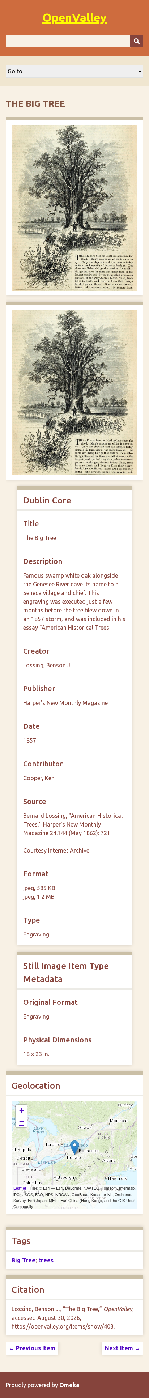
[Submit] (136, 41)
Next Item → (122, 1348)
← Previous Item (32, 1348)
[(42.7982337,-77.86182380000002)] (74, 1147)
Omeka (69, 1385)
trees (46, 1260)
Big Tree (23, 1260)
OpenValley (74, 17)
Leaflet (19, 1188)
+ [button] (21, 1110)
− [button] (21, 1121)
